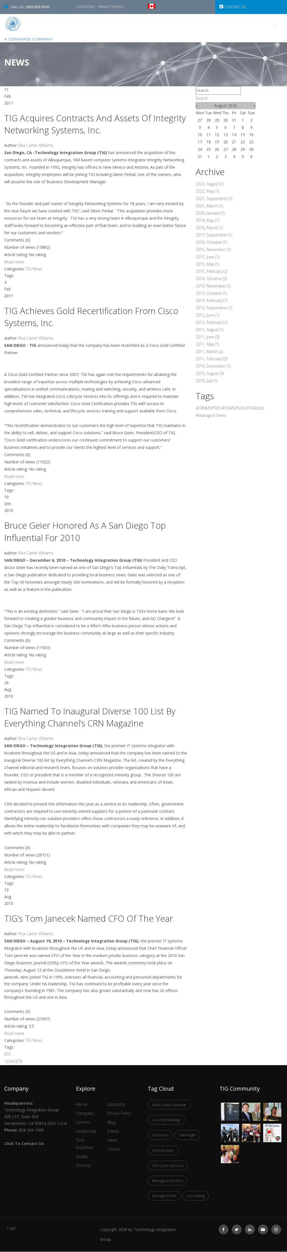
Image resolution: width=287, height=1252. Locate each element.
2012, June (207, 315)
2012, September (214, 307)
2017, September (214, 235)
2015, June (207, 256)
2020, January (210, 213)
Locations (86, 6)
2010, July (206, 380)
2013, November (213, 286)
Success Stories (130, 26)
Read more (14, 261)
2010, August (210, 373)
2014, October (211, 278)
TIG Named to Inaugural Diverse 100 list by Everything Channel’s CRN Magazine (89, 717)
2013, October (211, 293)
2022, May (207, 191)
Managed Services (167, 1180)
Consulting (195, 1195)
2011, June (207, 337)
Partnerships (238, 26)
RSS (7, 1054)
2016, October (211, 242)
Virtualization (163, 1150)
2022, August (210, 184)
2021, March (209, 205)
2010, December (213, 366)
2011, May (207, 344)
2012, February (211, 322)
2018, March (209, 227)
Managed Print (164, 1195)
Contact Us (235, 6)
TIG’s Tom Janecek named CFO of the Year (88, 918)
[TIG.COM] (36, 29)
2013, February (211, 300)
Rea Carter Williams (35, 145)
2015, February (211, 271)
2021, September (214, 198)
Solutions (200, 26)
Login (12, 1228)
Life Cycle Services (167, 1165)
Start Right (187, 1134)
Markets (168, 26)
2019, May (207, 220)
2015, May (207, 264)
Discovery (160, 1134)
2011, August (210, 329)
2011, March (209, 351)
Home (95, 26)
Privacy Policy (111, 6)
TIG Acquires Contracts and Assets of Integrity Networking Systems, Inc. (95, 124)
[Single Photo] (230, 1106)
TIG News (34, 268)
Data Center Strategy (169, 1104)
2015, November (213, 249)
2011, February (211, 358)
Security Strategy (166, 1119)
